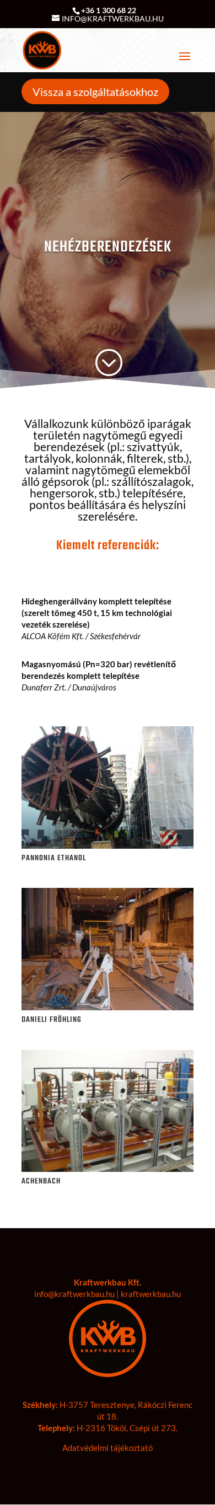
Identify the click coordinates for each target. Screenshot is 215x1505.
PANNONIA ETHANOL (54, 858)
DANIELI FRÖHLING (52, 1020)
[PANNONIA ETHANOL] (108, 787)
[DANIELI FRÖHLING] (108, 949)
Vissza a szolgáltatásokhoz (95, 91)
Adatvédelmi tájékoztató (107, 1448)
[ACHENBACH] (108, 1111)
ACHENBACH (41, 1181)
